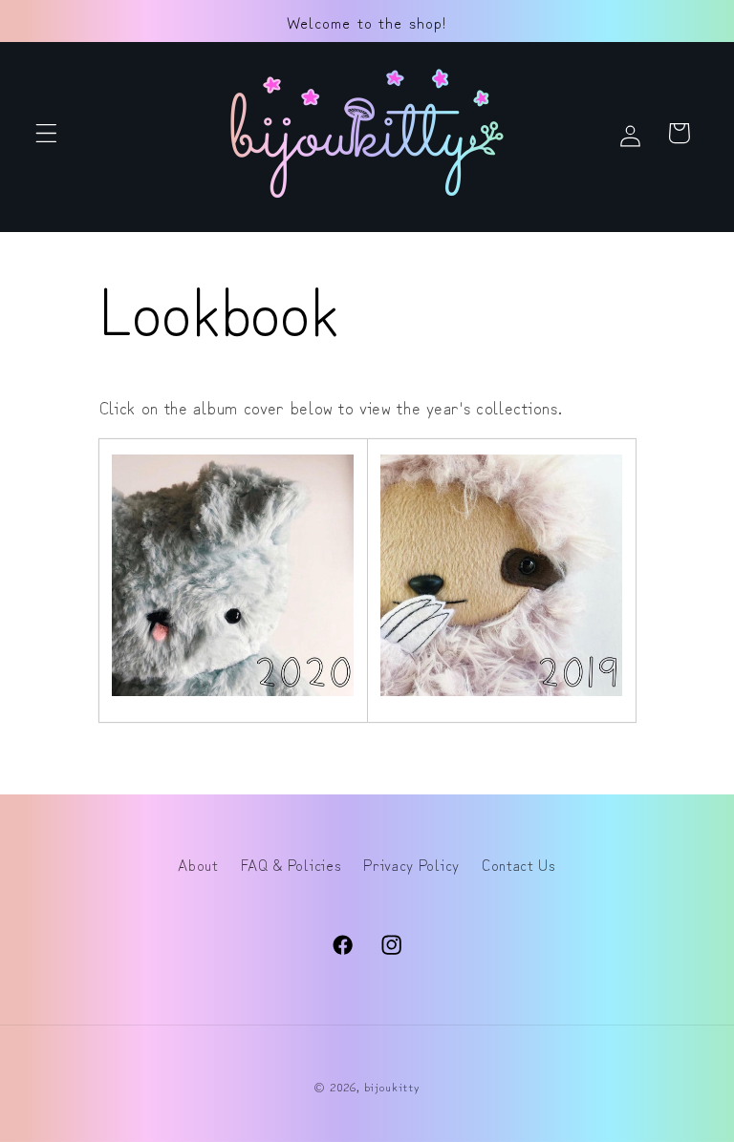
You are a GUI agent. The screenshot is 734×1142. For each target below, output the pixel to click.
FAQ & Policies (291, 864)
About (198, 864)
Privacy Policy (411, 864)
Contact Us (519, 864)
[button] (46, 133)
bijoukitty (392, 1086)
